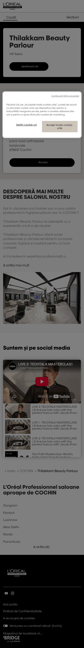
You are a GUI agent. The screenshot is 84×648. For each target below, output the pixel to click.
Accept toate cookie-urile (59, 127)
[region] (42, 114)
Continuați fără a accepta (65, 95)
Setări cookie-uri (26, 124)
